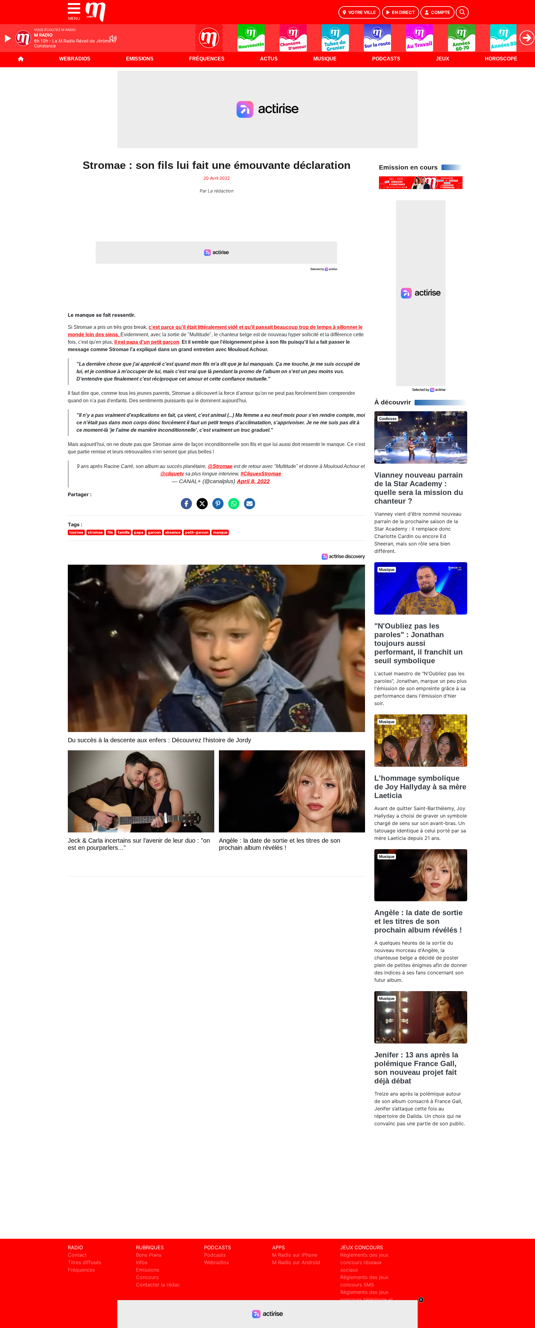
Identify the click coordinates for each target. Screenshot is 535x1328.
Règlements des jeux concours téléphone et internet (366, 1299)
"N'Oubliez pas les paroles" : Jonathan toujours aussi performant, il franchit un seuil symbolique (418, 643)
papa (138, 532)
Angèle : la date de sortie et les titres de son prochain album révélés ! (418, 921)
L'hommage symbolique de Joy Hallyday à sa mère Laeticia (420, 787)
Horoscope (501, 58)
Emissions (140, 58)
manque (220, 532)
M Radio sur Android (296, 1262)
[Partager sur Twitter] (201, 507)
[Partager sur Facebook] (185, 507)
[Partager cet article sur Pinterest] (216, 507)
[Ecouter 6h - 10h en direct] (421, 182)
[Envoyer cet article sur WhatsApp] (232, 507)
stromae (95, 532)
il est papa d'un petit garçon (146, 342)
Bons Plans (148, 1255)
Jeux (442, 58)
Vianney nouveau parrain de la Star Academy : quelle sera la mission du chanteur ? (418, 488)
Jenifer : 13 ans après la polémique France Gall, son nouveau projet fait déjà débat (416, 1068)
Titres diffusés (84, 1262)
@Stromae (220, 466)
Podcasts (386, 58)
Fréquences (206, 58)
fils (110, 532)
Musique (325, 58)
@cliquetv (172, 473)
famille (124, 532)
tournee (76, 532)
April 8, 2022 (253, 481)
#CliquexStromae (261, 473)
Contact (77, 1255)
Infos (141, 1262)
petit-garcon (196, 532)
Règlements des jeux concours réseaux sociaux (364, 1262)
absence (173, 532)
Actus (269, 58)
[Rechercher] (462, 12)
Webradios (74, 58)
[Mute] (113, 38)
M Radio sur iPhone (294, 1255)
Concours (147, 1277)
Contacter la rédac (158, 1285)
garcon (154, 532)
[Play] (8, 38)
